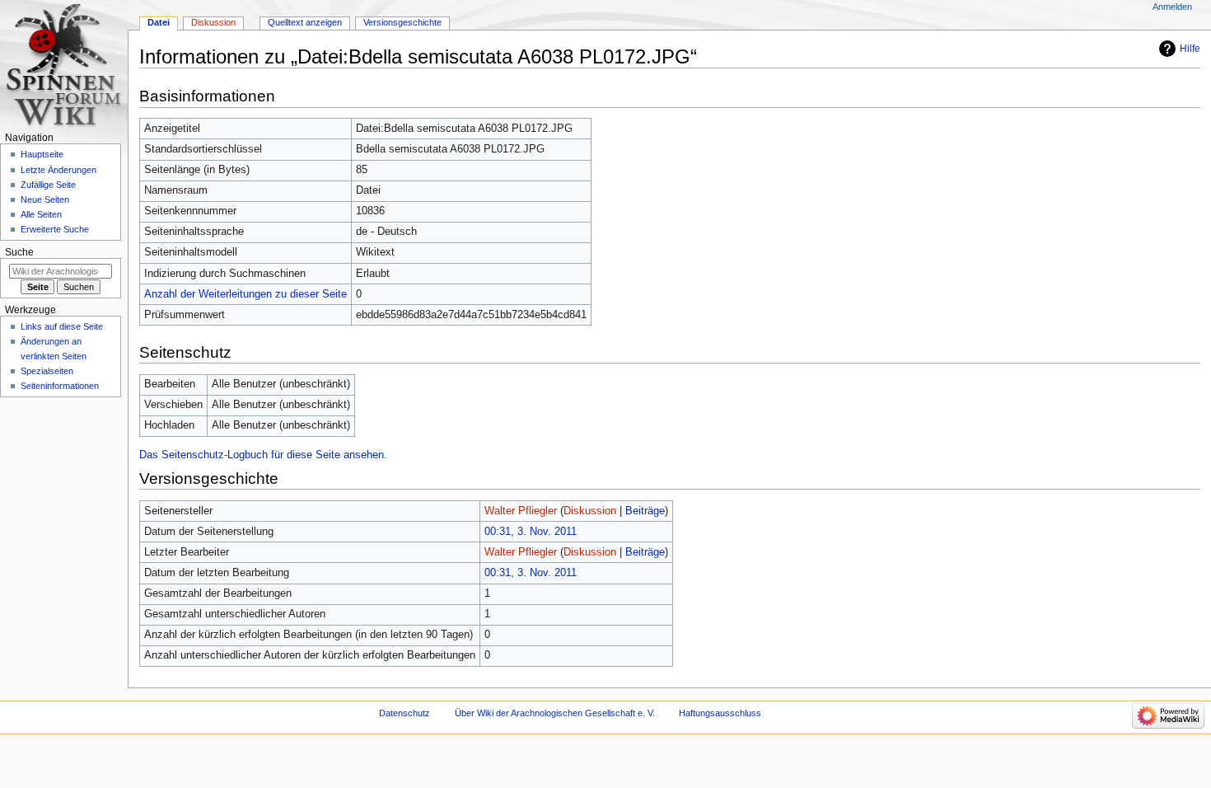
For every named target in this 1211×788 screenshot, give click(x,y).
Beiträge (645, 511)
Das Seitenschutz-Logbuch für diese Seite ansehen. (263, 455)
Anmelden (1172, 7)
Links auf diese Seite (62, 326)
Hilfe (1190, 48)
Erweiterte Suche (55, 229)
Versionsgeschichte (402, 22)
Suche (19, 252)
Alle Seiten (41, 214)
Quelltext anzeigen (305, 22)
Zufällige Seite (48, 185)
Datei (158, 22)
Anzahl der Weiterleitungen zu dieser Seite (245, 294)
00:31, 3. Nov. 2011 (530, 531)
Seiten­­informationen (60, 386)
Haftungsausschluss (720, 713)
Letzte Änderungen (58, 170)
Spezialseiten (47, 371)
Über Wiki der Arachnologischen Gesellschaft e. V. (555, 713)
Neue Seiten (45, 199)
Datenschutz (404, 713)
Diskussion (589, 511)
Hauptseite (42, 154)
